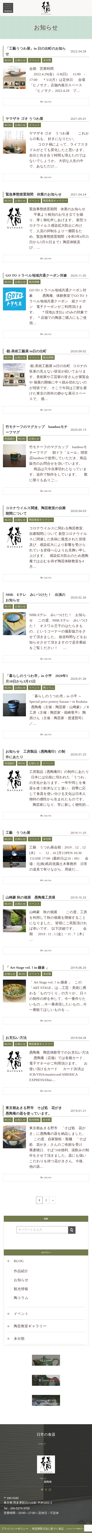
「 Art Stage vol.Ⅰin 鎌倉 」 (27, 967)
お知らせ (20, 60)
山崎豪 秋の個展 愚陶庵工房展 (30, 897)
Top (87, 1524)
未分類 (47, 60)
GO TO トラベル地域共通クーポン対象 (36, 275)
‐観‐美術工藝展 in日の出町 (26, 351)
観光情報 (34, 281)
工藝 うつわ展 (18, 833)
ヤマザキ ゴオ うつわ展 (24, 119)
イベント (34, 60)
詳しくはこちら (46, 102)
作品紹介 (10, 438)
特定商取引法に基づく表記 (48, 1528)
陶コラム (48, 687)
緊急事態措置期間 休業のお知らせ (34, 194)
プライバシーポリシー (14, 1528)
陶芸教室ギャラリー (55, 200)
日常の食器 (46, 1434)
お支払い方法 (16, 1038)
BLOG (8, 60)
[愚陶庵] (46, 8)
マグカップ (42, 1444)
